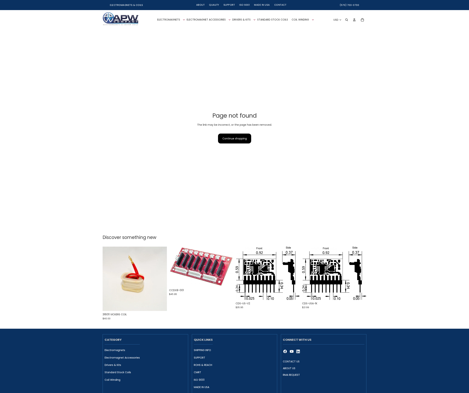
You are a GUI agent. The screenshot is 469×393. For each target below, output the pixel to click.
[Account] (354, 20)
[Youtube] (291, 351)
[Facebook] (285, 351)
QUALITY (214, 5)
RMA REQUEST (291, 375)
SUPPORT (229, 5)
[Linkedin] (298, 351)
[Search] (347, 20)
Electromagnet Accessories (122, 357)
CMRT (197, 372)
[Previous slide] (174, 267)
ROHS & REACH (203, 365)
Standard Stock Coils (118, 372)
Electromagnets (115, 350)
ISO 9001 (244, 5)
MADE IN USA (262, 5)
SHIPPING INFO (202, 350)
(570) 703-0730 (349, 5)
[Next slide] (227, 267)
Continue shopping (234, 138)
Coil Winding (112, 380)
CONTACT (280, 5)
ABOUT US (289, 368)
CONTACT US (291, 361)
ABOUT (200, 5)
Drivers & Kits (113, 365)
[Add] (161, 305)
